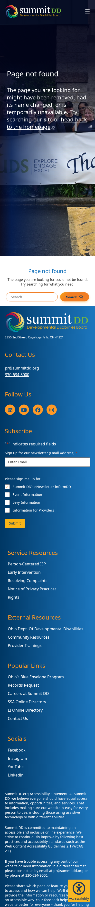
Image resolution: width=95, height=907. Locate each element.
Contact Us (18, 718)
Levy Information (26, 502)
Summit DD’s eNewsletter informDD (42, 486)
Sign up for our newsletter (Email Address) (41, 453)
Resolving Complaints (28, 580)
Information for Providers (33, 510)
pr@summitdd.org (22, 368)
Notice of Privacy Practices (32, 589)
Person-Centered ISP (27, 564)
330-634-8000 (17, 374)
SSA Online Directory (27, 701)
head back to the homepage (47, 123)
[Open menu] (87, 11)
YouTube (16, 766)
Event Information (27, 494)
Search (71, 297)
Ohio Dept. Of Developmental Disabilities (45, 629)
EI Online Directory (25, 710)
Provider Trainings (25, 645)
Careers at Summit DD (28, 693)
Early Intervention (24, 572)
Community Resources (28, 637)
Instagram (17, 758)
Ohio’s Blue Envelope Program (36, 677)
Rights (13, 597)
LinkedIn (16, 775)
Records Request (23, 685)
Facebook (17, 750)
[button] (79, 891)
